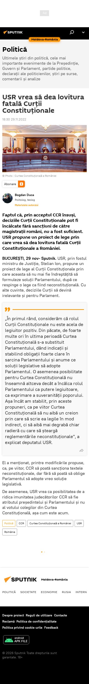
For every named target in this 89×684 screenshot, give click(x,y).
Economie (49, 592)
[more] (81, 450)
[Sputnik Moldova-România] (13, 34)
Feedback (51, 627)
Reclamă (8, 621)
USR (79, 523)
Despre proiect (13, 615)
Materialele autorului (26, 205)
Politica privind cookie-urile (22, 627)
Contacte (60, 615)
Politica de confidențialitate (36, 621)
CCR (21, 523)
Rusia (66, 592)
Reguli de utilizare (39, 615)
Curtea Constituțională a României (35, 175)
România (9, 532)
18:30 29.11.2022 (14, 119)
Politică (8, 523)
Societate (28, 592)
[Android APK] (16, 640)
